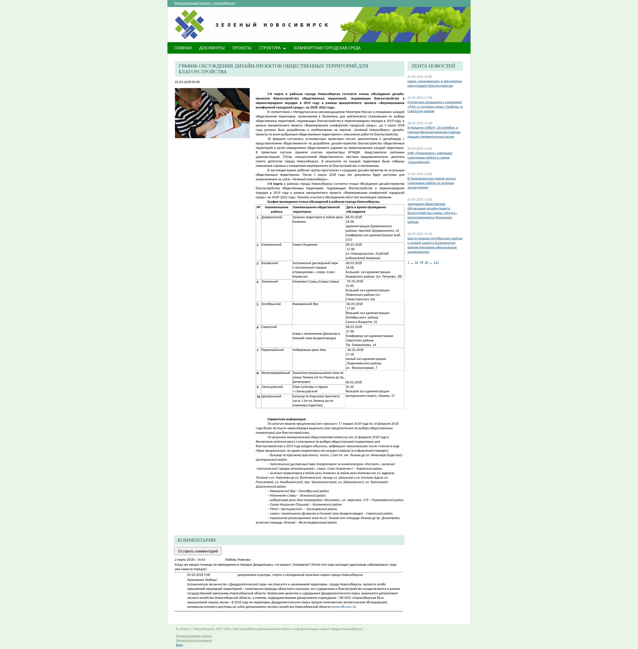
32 (416, 262)
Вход (179, 645)
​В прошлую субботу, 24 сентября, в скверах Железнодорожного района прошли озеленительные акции (434, 132)
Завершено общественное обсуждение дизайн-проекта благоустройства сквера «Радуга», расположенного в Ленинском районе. (432, 213)
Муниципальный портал (194, 636)
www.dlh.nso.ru (343, 607)
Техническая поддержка (194, 641)
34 (426, 262)
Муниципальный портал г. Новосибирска (204, 3)
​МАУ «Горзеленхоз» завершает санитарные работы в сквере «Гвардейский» (429, 157)
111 (436, 262)
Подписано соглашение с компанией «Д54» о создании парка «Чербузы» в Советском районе (435, 107)
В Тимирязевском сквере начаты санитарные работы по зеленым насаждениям (431, 183)
